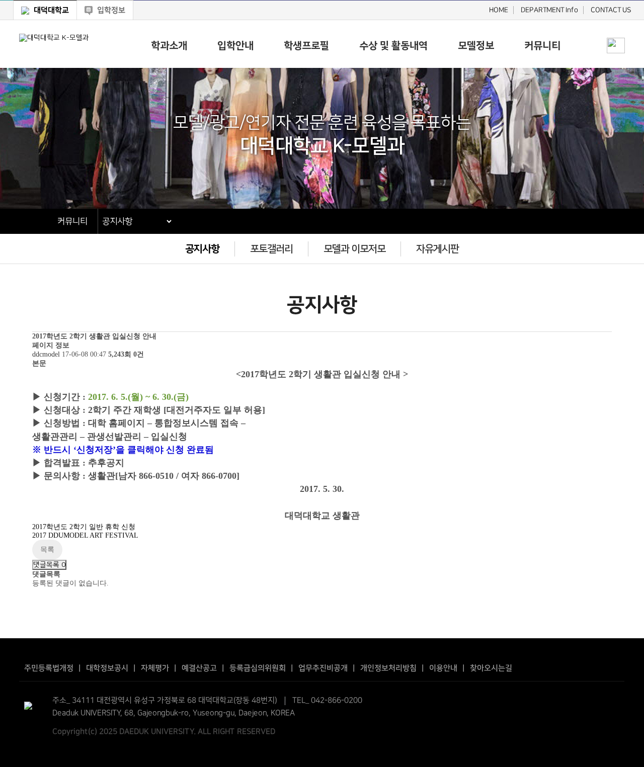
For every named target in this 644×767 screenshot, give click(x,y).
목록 (47, 549)
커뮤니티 (542, 45)
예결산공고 (199, 668)
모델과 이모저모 (354, 248)
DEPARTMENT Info (549, 10)
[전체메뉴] (616, 28)
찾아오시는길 (491, 668)
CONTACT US (610, 10)
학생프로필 (306, 45)
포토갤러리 (271, 248)
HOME (498, 10)
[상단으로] (629, 752)
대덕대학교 (50, 10)
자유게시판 (437, 248)
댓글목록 (49, 565)
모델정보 (476, 45)
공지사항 (202, 248)
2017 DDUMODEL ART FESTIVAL (85, 535)
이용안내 (443, 668)
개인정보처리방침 (388, 668)
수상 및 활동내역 (393, 45)
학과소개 (169, 45)
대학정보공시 (107, 668)
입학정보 (110, 10)
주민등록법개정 (48, 668)
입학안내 (235, 45)
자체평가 (155, 668)
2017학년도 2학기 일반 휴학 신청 (83, 527)
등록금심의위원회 (257, 668)
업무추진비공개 (323, 668)
